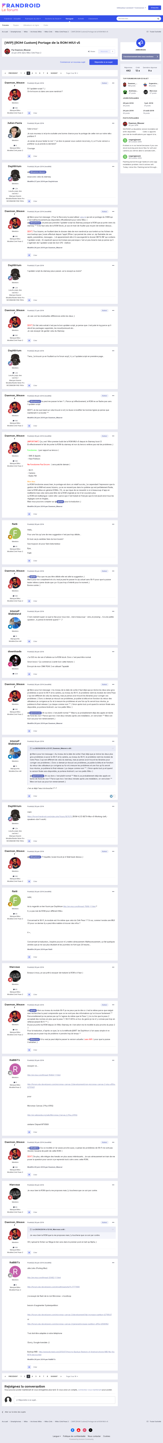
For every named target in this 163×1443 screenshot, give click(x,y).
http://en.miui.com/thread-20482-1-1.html (44, 1277)
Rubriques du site (32, 19)
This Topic (148, 19)
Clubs (46, 25)
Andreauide (134, 91)
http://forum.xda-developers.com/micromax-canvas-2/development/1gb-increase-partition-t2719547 (69, 1315)
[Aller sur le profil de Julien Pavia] (15, 132)
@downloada (35, 713)
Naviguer (69, 19)
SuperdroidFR (155, 83)
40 (16, 546)
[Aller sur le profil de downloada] (15, 660)
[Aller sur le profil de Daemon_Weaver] (7, 51)
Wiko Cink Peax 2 (33, 53)
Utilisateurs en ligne (31, 25)
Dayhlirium (14, 166)
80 (16, 989)
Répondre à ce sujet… (27, 1400)
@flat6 (60, 502)
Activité (81, 19)
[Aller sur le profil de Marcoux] (15, 976)
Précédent (13, 73)
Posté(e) (35, 83)
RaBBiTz (15, 1060)
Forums (5, 25)
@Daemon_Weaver (37, 172)
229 (16, 674)
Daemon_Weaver (23, 50)
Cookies (106, 1436)
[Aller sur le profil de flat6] (15, 533)
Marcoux (15, 967)
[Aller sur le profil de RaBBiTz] (15, 1069)
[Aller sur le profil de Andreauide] (125, 92)
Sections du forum (52, 19)
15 (16, 636)
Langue (56, 1436)
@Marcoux (34, 1039)
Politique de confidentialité (74, 1436)
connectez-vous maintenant (89, 1390)
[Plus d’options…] (113, 83)
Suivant (54, 73)
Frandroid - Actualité (12, 19)
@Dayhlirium (35, 223)
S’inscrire (154, 8)
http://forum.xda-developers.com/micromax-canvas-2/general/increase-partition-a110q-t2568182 (67, 1324)
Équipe (16, 25)
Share (92, 51)
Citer (35, 113)
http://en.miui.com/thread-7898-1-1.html (79, 906)
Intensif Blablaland (14, 612)
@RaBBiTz (34, 1148)
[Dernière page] (61, 73)
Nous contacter (94, 1436)
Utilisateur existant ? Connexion (131, 8)
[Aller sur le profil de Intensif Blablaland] (15, 623)
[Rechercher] (158, 19)
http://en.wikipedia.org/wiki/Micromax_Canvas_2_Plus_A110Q (52, 1115)
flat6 (14, 524)
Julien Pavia (14, 123)
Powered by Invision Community (81, 1439)
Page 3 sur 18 (71, 73)
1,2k (16, 188)
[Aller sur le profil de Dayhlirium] (15, 175)
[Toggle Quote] (31, 748)
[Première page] (5, 73)
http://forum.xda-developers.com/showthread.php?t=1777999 (53, 1287)
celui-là (83, 217)
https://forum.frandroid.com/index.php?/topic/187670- (50, 816)
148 (16, 108)
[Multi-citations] (29, 113)
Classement (93, 19)
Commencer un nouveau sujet (72, 62)
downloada (14, 651)
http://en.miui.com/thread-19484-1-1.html (43, 1075)
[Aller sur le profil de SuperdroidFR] (145, 85)
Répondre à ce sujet (104, 62)
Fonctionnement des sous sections (138, 56)
